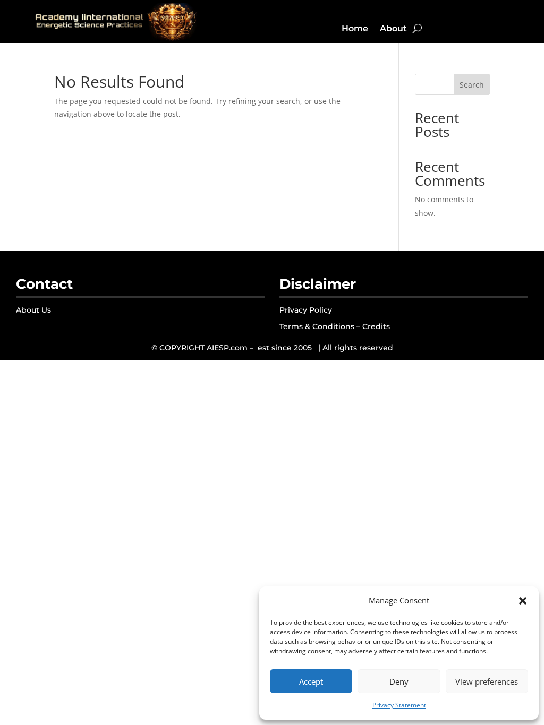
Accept (311, 681)
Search (472, 85)
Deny (399, 681)
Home (355, 28)
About (393, 28)
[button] (522, 600)
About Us (33, 310)
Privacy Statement (399, 705)
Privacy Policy (305, 310)
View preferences (486, 681)
